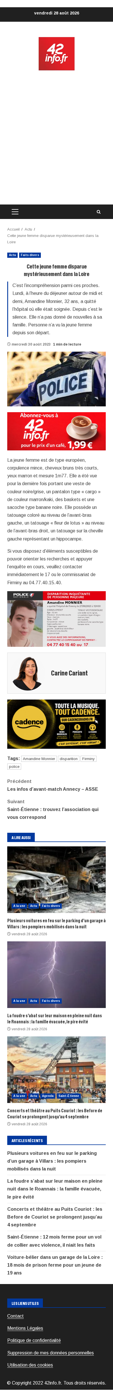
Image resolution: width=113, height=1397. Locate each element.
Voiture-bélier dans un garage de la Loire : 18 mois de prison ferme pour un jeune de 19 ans (55, 1265)
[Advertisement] (56, 137)
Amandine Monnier (39, 759)
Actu (12, 255)
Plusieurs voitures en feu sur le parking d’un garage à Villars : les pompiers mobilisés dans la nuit (56, 879)
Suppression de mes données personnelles (50, 1352)
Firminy (88, 759)
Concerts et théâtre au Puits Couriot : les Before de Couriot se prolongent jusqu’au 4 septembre (56, 1069)
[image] (56, 430)
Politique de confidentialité (34, 1340)
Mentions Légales (25, 1328)
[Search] (98, 212)
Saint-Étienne (69, 1095)
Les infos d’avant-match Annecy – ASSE (52, 785)
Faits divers (30, 255)
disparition (69, 759)
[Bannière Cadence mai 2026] (56, 723)
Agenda (48, 1095)
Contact (15, 1316)
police (14, 766)
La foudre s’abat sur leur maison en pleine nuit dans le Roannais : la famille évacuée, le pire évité (56, 974)
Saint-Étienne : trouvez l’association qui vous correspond (53, 809)
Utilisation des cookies (30, 1365)
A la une (19, 905)
